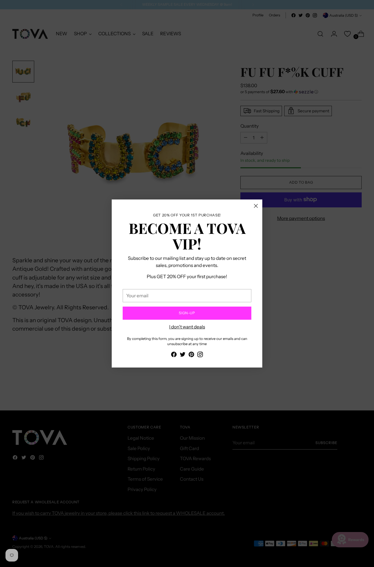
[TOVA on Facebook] (174, 355)
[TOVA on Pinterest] (191, 355)
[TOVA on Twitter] (182, 355)
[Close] (256, 206)
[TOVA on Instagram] (200, 355)
